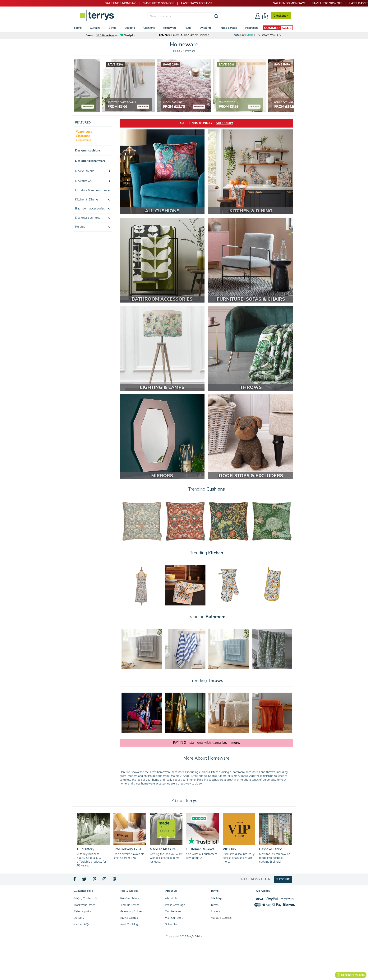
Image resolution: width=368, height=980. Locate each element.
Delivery (79, 918)
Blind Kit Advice (129, 905)
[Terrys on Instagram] (104, 880)
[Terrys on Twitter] (85, 880)
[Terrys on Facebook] (75, 880)
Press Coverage (175, 905)
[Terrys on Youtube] (115, 880)
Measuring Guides (130, 911)
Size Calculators (129, 898)
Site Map (216, 898)
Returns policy (83, 911)
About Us (171, 898)
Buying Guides (128, 918)
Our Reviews (173, 911)
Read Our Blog (128, 924)
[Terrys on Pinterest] (94, 880)
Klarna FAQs (81, 924)
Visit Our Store (174, 918)
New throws (83, 181)
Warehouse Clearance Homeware (84, 136)
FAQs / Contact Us (85, 898)
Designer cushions (88, 150)
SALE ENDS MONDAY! (206, 123)
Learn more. (231, 743)
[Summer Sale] (278, 28)
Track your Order (84, 905)
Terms (215, 905)
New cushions (84, 171)
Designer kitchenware (90, 161)
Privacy (215, 911)
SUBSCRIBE (283, 879)
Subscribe (171, 924)
